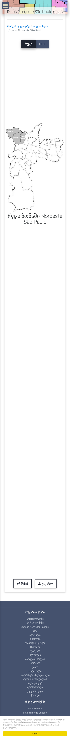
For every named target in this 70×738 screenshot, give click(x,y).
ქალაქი (35, 695)
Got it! (35, 733)
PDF (42, 44)
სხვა (35, 630)
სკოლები (35, 638)
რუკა (28, 44)
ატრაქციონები (35, 622)
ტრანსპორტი (35, 687)
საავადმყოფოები (35, 643)
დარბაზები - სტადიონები (35, 675)
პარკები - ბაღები (35, 659)
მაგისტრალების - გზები (35, 626)
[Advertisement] (35, 83)
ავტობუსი (35, 634)
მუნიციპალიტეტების (35, 679)
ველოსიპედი (35, 691)
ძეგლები (35, 651)
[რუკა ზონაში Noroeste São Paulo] (35, 167)
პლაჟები (35, 663)
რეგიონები (40, 26)
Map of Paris (35, 708)
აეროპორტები (35, 618)
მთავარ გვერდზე (18, 26)
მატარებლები (35, 683)
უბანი (35, 667)
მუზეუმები (35, 654)
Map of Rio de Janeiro (35, 712)
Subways (35, 646)
